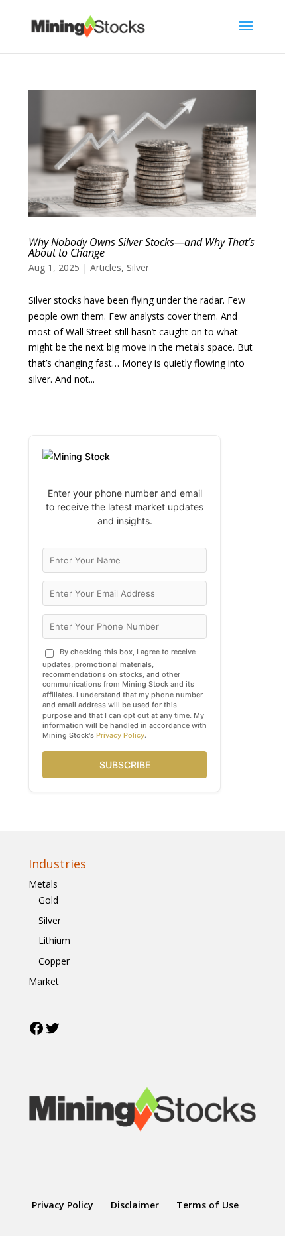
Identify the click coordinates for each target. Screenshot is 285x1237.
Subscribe (124, 764)
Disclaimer (135, 1205)
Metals (43, 884)
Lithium (54, 940)
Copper (54, 961)
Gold (48, 900)
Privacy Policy (120, 735)
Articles (105, 267)
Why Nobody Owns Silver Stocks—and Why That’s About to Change (141, 247)
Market (43, 981)
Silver (138, 267)
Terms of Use (207, 1205)
